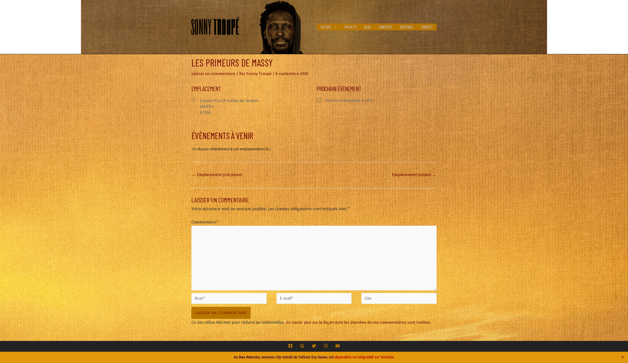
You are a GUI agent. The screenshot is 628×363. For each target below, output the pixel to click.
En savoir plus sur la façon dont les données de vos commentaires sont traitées (358, 322)
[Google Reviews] (302, 346)
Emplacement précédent (217, 174)
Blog (367, 27)
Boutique (406, 27)
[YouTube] (337, 346)
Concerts (385, 27)
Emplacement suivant (414, 174)
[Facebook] (290, 346)
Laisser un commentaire (213, 73)
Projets (350, 27)
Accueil (326, 27)
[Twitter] (314, 346)
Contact (427, 27)
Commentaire (205, 222)
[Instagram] (326, 346)
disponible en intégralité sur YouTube (364, 357)
